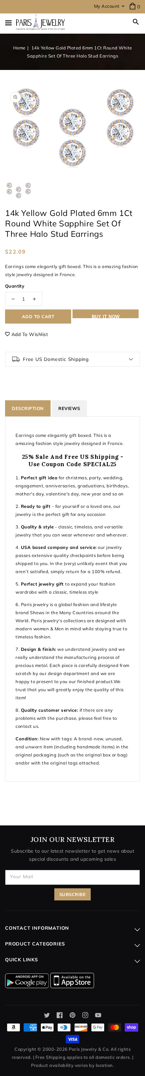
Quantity (14, 286)
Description (28, 408)
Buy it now (106, 316)
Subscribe (72, 894)
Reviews (69, 408)
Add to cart (38, 316)
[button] (136, 22)
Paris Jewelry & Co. (89, 1049)
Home (19, 47)
